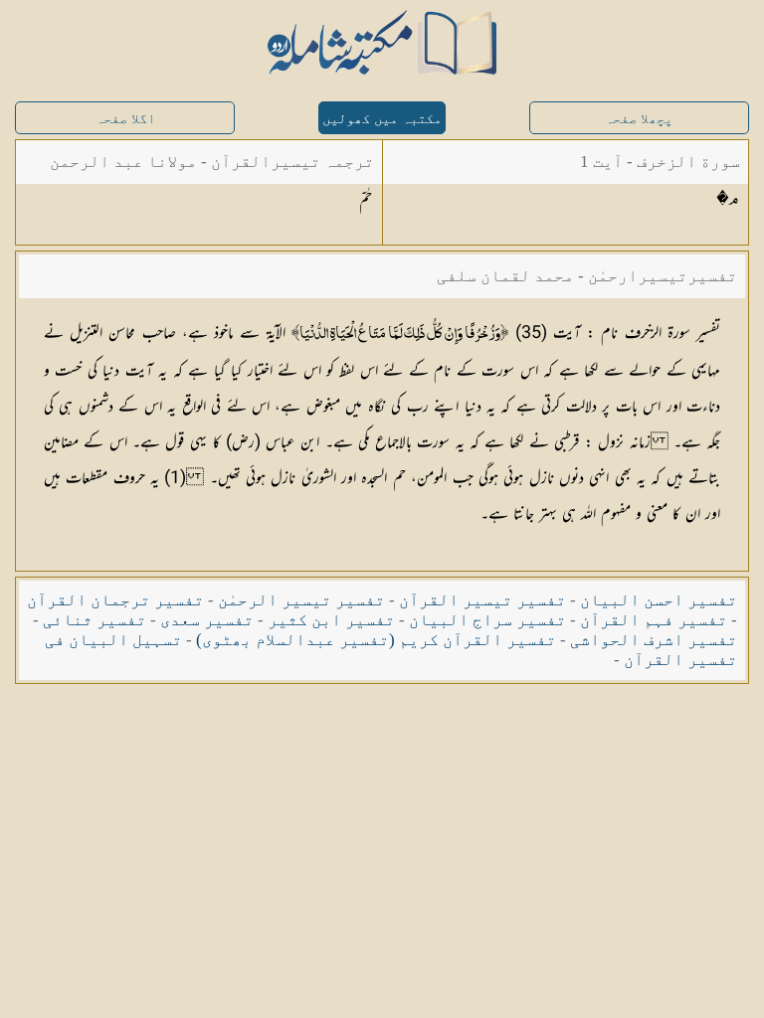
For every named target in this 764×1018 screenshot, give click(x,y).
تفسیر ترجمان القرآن (115, 600)
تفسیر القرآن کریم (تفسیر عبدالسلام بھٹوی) (376, 639)
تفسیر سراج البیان (487, 619)
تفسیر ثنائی (94, 619)
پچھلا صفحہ (638, 118)
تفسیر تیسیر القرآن (482, 600)
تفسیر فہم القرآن (653, 619)
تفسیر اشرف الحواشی (653, 639)
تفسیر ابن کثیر (331, 619)
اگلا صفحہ (125, 118)
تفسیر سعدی (207, 619)
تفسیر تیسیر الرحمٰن (301, 600)
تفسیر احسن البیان (658, 600)
